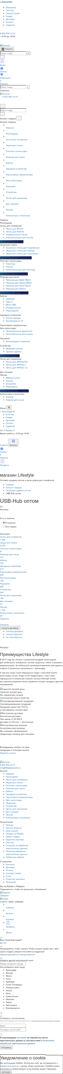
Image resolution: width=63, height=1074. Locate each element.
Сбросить (4, 618)
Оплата (9, 423)
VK (1, 430)
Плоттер (10, 414)
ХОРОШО (6, 1072)
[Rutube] (10, 30)
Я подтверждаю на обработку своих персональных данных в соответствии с (27, 1040)
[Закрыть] (19, 118)
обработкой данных (9, 1065)
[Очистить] (29, 53)
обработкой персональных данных (45, 1020)
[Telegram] (2, 30)
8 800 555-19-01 (10, 96)
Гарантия (10, 426)
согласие (22, 1037)
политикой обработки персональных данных (27, 1042)
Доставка (10, 420)
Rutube (9, 430)
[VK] (6, 30)
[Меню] (2, 106)
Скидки (9, 417)
